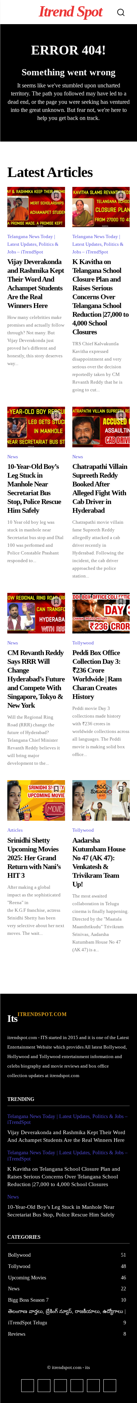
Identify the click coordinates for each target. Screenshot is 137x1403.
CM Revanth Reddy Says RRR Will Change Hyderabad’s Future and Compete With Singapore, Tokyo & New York (36, 678)
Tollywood (83, 643)
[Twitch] (77, 1385)
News (12, 456)
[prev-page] (11, 966)
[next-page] (125, 966)
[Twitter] (93, 1385)
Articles (15, 830)
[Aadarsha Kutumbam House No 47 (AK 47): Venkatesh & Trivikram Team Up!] (101, 800)
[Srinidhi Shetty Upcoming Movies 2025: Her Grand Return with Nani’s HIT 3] (36, 800)
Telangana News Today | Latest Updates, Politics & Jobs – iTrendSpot (32, 244)
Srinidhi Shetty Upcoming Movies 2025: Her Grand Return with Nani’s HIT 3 (34, 857)
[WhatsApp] (109, 1385)
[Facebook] (27, 1385)
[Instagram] (44, 1385)
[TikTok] (60, 1385)
